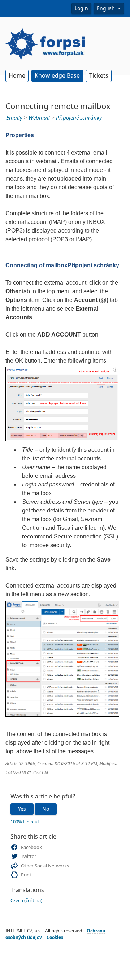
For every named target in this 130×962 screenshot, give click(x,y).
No (45, 809)
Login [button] (81, 8)
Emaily (14, 117)
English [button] (106, 8)
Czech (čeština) (26, 900)
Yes (22, 809)
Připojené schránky (79, 117)
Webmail (39, 117)
